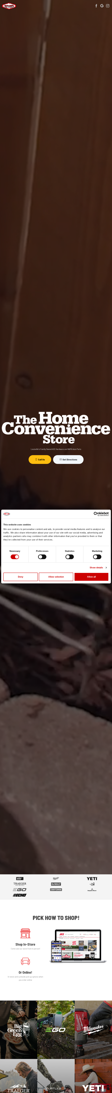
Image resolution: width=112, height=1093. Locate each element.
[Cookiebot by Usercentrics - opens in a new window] (96, 514)
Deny (20, 576)
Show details (96, 567)
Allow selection (56, 576)
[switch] (42, 556)
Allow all (91, 576)
